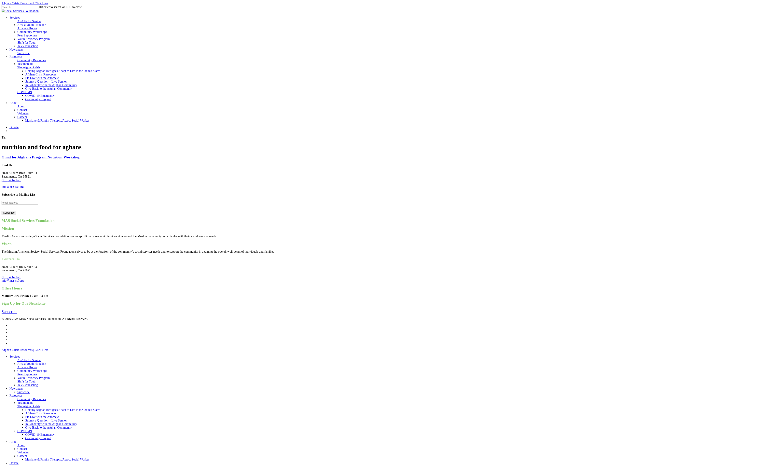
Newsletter (16, 388)
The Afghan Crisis (28, 406)
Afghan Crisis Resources (40, 413)
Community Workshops (32, 370)
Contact (22, 448)
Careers (22, 456)
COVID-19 (24, 431)
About (13, 441)
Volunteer (23, 452)
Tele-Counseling (27, 385)
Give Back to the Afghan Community (48, 427)
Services (14, 356)
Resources (15, 395)
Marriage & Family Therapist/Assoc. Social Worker (57, 459)
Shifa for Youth (26, 381)
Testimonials (25, 402)
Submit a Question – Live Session (46, 420)
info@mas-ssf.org (13, 186)
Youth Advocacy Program (33, 378)
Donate (14, 463)
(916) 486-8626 (11, 180)
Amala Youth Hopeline (31, 363)
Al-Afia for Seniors (29, 360)
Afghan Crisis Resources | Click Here (25, 3)
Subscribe (23, 392)
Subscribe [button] (9, 311)
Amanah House (27, 367)
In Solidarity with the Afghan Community (51, 424)
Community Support (38, 438)
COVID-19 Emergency (40, 434)
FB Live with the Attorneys (42, 417)
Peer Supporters (27, 374)
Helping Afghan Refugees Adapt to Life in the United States (62, 409)
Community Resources (31, 399)
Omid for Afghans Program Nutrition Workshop (41, 157)
